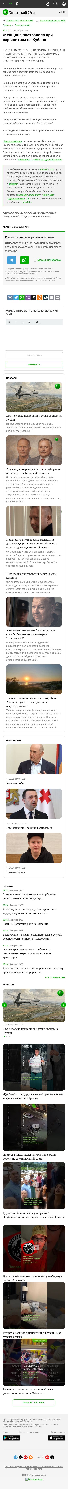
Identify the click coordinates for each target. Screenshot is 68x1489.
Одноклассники (16, 198)
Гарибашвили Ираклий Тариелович (29, 828)
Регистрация (34, 355)
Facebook (22, 195)
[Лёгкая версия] (17, 3)
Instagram (34, 195)
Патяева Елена (15, 872)
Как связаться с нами (29, 1432)
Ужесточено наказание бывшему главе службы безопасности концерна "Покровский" (30, 634)
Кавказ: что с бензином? (19, 20)
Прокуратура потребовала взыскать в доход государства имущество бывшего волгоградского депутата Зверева (31, 543)
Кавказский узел (12, 141)
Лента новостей (22, 25)
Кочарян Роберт (16, 783)
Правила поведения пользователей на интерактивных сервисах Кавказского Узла (34, 1467)
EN (10, 3)
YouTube (27, 202)
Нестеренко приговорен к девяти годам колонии (31, 575)
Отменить (34, 364)
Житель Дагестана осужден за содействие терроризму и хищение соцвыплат (29, 911)
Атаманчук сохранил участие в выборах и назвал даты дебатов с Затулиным (33, 471)
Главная (7, 25)
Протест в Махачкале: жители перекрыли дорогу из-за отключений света (29, 1156)
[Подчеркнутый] (22, 322)
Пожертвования (57, 1432)
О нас (5, 1432)
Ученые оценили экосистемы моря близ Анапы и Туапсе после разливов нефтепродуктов (31, 702)
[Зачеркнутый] (29, 322)
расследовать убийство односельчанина (40, 159)
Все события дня (55, 977)
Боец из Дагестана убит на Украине (25, 924)
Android (43, 169)
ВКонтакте (48, 195)
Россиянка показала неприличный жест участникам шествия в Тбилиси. (28, 1391)
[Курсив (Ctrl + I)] (15, 322)
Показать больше (33, 1402)
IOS (51, 169)
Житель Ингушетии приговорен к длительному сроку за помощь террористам (33, 970)
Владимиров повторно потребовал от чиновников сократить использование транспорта (27, 953)
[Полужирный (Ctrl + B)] (9, 322)
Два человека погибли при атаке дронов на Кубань (34, 417)
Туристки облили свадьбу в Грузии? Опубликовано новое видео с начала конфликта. (34, 1215)
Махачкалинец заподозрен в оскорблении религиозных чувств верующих (29, 896)
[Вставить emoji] (37, 322)
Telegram (13, 184)
